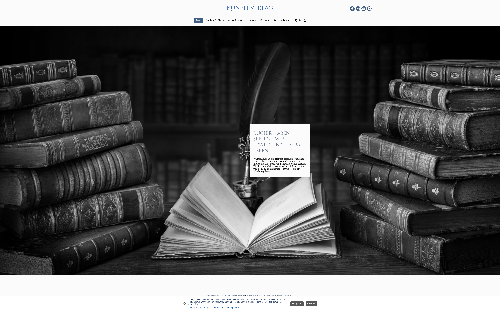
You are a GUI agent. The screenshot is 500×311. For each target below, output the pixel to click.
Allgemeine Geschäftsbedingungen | (265, 295)
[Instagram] (358, 8)
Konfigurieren (233, 308)
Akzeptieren (297, 304)
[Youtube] (363, 8)
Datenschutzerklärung (233, 295)
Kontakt (289, 295)
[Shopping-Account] (304, 20)
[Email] (369, 8)
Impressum (213, 295)
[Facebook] (352, 8)
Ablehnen (311, 304)
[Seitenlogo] (250, 14)
